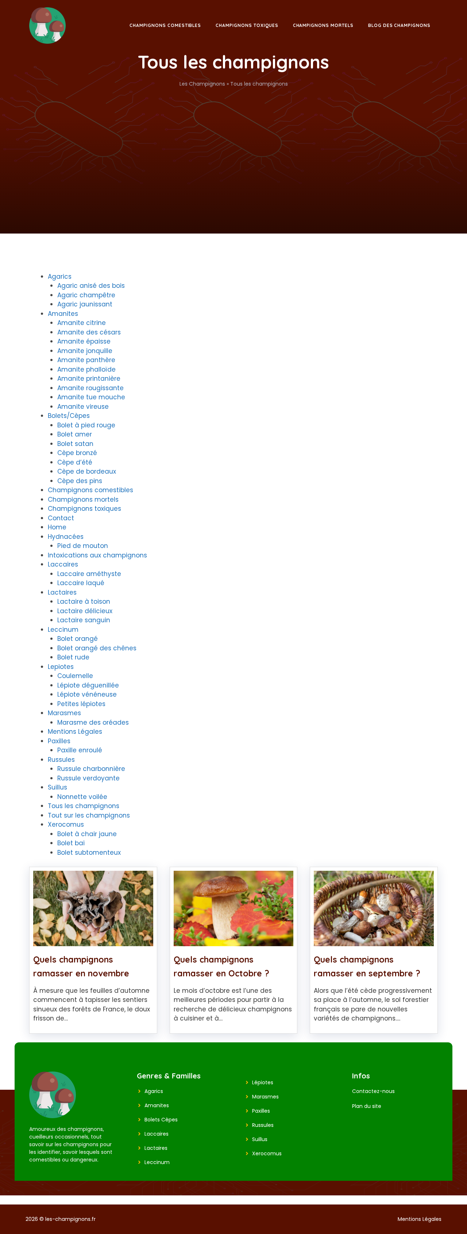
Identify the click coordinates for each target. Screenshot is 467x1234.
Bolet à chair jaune (87, 834)
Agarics (60, 276)
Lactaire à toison (83, 601)
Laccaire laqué (80, 583)
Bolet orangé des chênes (96, 648)
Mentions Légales (75, 731)
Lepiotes (61, 666)
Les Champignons (202, 83)
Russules (61, 759)
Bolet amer (74, 434)
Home (57, 527)
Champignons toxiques (247, 25)
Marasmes (64, 713)
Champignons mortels (323, 25)
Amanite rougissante (90, 388)
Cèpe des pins (79, 481)
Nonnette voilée (82, 796)
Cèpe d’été (74, 462)
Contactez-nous (373, 1091)
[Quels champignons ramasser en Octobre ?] (234, 941)
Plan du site (366, 1106)
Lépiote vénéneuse (87, 694)
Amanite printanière (88, 378)
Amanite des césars (89, 332)
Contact (61, 518)
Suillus (57, 787)
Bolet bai (71, 843)
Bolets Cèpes (161, 1119)
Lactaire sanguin (83, 620)
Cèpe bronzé (77, 452)
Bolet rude (73, 657)
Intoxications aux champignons (97, 555)
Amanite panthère (86, 360)
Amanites (63, 313)
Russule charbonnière (91, 768)
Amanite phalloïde (86, 369)
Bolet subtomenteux (89, 852)
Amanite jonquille (84, 350)
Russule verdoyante (88, 778)
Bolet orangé (77, 638)
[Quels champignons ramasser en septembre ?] (374, 941)
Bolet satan (75, 443)
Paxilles (59, 741)
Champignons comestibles (165, 25)
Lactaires (62, 592)
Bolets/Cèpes (69, 415)
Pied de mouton (82, 545)
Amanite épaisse (84, 341)
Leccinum (63, 629)
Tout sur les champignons (89, 815)
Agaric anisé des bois (91, 285)
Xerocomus (66, 824)
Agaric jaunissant (84, 304)
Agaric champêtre (86, 295)
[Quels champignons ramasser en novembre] (93, 941)
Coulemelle (75, 675)
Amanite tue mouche (91, 397)
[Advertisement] (233, 142)
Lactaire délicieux (84, 611)
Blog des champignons (399, 25)
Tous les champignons (83, 806)
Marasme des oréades (93, 722)
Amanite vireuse (83, 406)
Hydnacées (66, 536)
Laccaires (63, 564)
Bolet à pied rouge (86, 425)
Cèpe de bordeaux (86, 471)
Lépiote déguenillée (88, 685)
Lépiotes (262, 1082)
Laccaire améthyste (89, 573)
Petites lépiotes (81, 704)
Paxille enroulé (79, 750)
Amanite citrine (81, 322)
